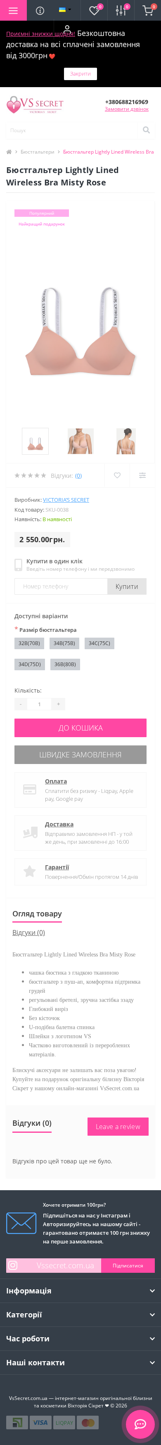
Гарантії (57, 867)
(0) (78, 475)
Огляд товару (37, 913)
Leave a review (118, 1126)
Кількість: (28, 690)
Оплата (56, 781)
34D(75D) (30, 664)
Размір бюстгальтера (45, 629)
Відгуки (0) (28, 932)
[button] (67, 29)
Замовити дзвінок (127, 108)
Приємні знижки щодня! (40, 34)
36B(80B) (65, 664)
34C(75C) (99, 643)
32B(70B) (29, 643)
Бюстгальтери (37, 151)
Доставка (59, 824)
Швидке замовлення (80, 754)
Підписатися (128, 1265)
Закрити (80, 73)
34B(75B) (64, 643)
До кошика (81, 728)
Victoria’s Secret (66, 499)
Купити (127, 586)
